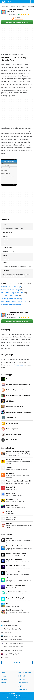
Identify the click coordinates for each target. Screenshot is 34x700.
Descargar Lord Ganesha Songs (11, 304)
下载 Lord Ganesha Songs (9, 295)
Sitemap (4, 683)
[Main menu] (32, 1)
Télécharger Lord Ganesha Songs (11, 298)
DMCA (20, 686)
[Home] (2, 6)
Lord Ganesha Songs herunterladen (12, 293)
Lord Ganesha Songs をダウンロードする (14, 301)
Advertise (4, 679)
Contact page (18, 365)
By (11, 14)
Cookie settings (22, 689)
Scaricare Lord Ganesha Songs (11, 287)
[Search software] (28, 1)
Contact (3, 676)
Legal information (23, 683)
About (3, 672)
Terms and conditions (24, 672)
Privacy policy (22, 679)
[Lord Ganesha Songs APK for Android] (3, 12)
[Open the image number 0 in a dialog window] (9, 172)
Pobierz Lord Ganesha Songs (10, 290)
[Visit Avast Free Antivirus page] (17, 18)
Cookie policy (22, 676)
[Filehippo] (6, 1)
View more (17, 662)
